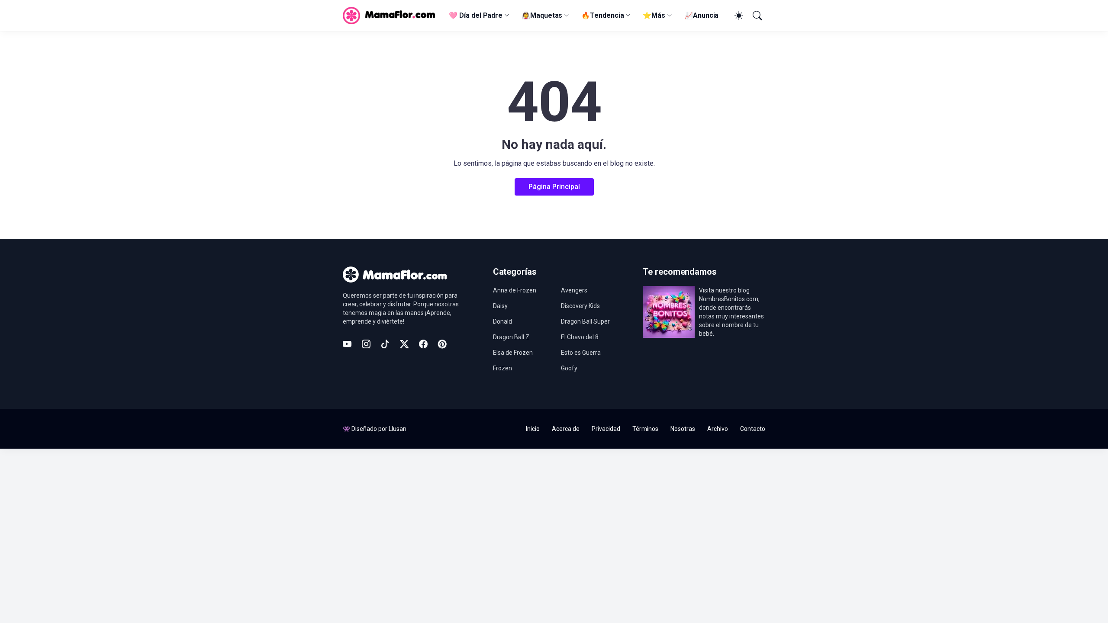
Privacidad (606, 428)
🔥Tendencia (602, 15)
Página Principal (554, 187)
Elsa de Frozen (513, 352)
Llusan (397, 428)
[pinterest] (442, 344)
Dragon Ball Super (585, 321)
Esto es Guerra (581, 352)
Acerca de (566, 428)
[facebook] (423, 344)
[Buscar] (756, 15)
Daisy (500, 305)
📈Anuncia (701, 15)
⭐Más (654, 15)
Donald (502, 321)
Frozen (502, 368)
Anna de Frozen (514, 290)
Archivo (717, 428)
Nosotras (682, 428)
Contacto (752, 428)
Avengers (574, 290)
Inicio (533, 428)
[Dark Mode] (737, 15)
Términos (645, 428)
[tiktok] (385, 344)
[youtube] (347, 344)
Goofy (569, 368)
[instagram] (366, 344)
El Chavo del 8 (580, 337)
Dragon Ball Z (511, 337)
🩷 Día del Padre (475, 15)
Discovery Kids (580, 305)
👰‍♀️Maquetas (542, 15)
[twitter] (404, 344)
